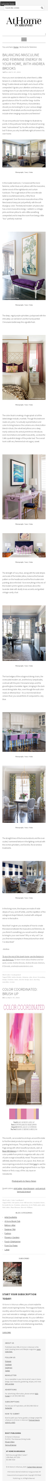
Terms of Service (10, 1445)
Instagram (8, 1367)
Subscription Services (34, 1467)
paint (39, 1205)
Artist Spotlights (11, 1217)
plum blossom (28, 1188)
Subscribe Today (8, 3)
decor (35, 977)
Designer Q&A (10, 1229)
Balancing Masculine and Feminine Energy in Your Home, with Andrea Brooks (23, 61)
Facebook (8, 1364)
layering (36, 980)
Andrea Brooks (16, 977)
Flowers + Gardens (12, 1237)
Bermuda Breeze (7, 1205)
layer (31, 980)
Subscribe (6, 1332)
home (16, 980)
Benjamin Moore (39, 1203)
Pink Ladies (6, 1207)
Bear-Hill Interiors (9, 1151)
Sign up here (9, 1384)
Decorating (41, 977)
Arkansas (25, 977)
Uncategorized (16, 975)
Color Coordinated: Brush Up (19, 991)
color (30, 977)
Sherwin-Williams (27, 1207)
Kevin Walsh (33, 1205)
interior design (24, 980)
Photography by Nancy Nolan (24, 1181)
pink (43, 1205)
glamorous (24, 1205)
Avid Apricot (15, 1203)
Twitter (7, 1371)
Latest (7, 1249)
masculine (5, 982)
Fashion (8, 1233)
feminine (11, 980)
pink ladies (18, 1188)
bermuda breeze (23, 1191)
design (4, 980)
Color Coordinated (17, 1200)
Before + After (10, 1225)
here (35, 1164)
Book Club (12, 1221)
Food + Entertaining (12, 1241)
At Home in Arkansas (24, 20)
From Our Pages (11, 1245)
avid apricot (40, 1188)
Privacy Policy (10, 1442)
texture (12, 982)
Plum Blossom (15, 1207)
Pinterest (8, 1361)
